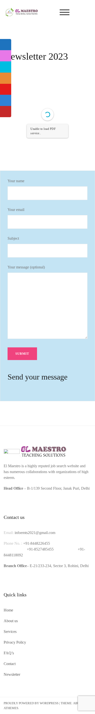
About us (11, 621)
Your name (16, 181)
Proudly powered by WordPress (31, 703)
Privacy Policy (15, 642)
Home (8, 610)
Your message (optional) (26, 267)
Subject (13, 238)
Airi (76, 703)
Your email (16, 210)
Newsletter (12, 674)
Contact (10, 664)
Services (10, 631)
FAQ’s (9, 653)
